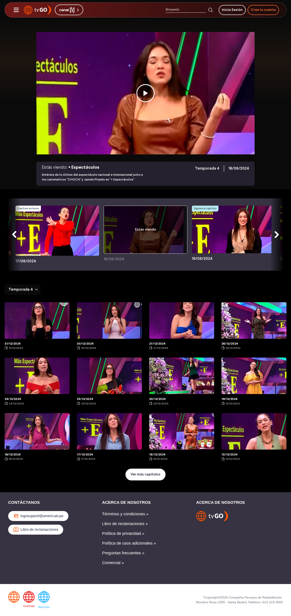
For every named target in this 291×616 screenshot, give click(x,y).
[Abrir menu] (16, 10)
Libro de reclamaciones (39, 529)
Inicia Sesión (232, 10)
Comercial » (113, 562)
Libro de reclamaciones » (125, 523)
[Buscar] (210, 10)
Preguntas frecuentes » (123, 553)
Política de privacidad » (123, 533)
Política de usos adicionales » (129, 543)
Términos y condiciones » (125, 514)
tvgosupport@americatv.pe (41, 516)
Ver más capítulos (145, 474)
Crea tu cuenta (263, 10)
